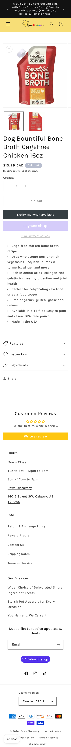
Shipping (7, 171)
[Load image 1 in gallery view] (14, 121)
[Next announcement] (64, 9)
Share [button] (12, 378)
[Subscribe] (58, 645)
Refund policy (52, 731)
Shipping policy (38, 743)
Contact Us (16, 544)
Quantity (9, 177)
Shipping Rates (19, 553)
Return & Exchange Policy (27, 526)
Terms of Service (20, 563)
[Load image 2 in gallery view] (35, 121)
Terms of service (48, 737)
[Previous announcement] (7, 9)
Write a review (35, 436)
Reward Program (20, 535)
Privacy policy (25, 737)
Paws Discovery (20, 488)
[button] (8, 24)
